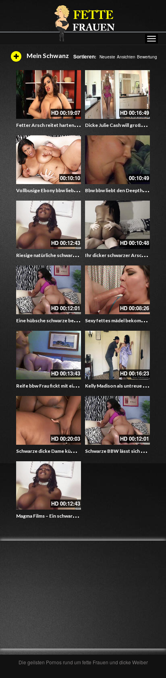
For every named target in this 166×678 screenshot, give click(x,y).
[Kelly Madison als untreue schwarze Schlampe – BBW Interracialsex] (117, 355)
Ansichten (126, 57)
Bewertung (147, 57)
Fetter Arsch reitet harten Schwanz (55, 125)
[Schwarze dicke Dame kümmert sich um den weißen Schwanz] (48, 420)
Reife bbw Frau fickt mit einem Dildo (55, 386)
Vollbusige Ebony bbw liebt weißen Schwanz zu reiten (75, 190)
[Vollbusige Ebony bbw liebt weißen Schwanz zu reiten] (48, 159)
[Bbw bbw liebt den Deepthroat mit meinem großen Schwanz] (117, 159)
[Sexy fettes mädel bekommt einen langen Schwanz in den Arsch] (117, 289)
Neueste (107, 57)
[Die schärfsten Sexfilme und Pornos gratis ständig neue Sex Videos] (83, 23)
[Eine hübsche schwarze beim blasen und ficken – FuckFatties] (48, 289)
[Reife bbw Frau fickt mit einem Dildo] (48, 355)
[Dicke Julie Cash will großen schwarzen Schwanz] (117, 94)
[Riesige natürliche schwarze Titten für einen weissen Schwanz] (48, 225)
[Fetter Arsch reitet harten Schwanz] (48, 94)
